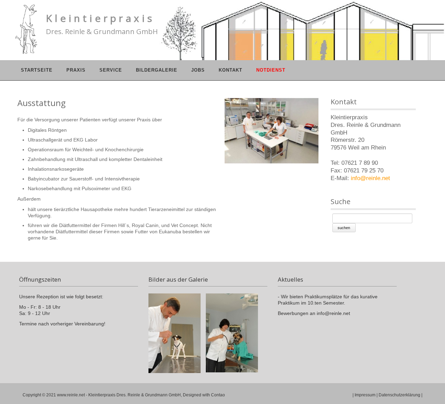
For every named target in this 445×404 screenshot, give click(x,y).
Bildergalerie (156, 70)
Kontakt (230, 70)
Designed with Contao (204, 395)
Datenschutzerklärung (399, 395)
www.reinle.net (71, 395)
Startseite (36, 70)
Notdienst (270, 70)
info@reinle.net (370, 178)
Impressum (365, 395)
